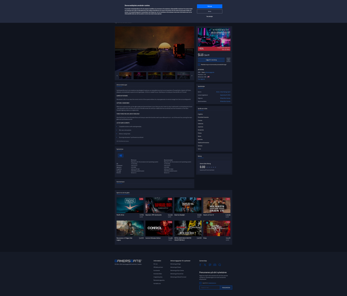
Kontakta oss (157, 283)
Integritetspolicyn (212, 283)
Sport (228, 92)
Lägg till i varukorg (211, 60)
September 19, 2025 (225, 95)
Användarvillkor (158, 274)
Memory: (119, 167)
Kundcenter (157, 270)
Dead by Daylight (179, 215)
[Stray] (216, 228)
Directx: (119, 173)
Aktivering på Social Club (176, 274)
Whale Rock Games (225, 98)
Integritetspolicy (158, 277)
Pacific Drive (120, 215)
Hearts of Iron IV (208, 215)
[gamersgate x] (205, 264)
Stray (205, 238)
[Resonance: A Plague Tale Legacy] (130, 228)
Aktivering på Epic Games (177, 270)
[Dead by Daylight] (188, 205)
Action (218, 92)
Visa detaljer (209, 16)
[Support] (219, 264)
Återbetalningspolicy (159, 280)
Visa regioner (201, 79)
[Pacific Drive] (130, 205)
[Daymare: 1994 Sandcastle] (159, 205)
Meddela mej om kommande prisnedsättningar (213, 64)
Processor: (120, 165)
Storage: (119, 171)
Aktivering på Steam (175, 267)
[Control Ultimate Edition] (159, 228)
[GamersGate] (128, 262)
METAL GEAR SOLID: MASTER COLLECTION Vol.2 (182, 239)
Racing (225, 92)
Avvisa (209, 11)
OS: (117, 164)
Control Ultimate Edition (153, 238)
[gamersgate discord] (214, 265)
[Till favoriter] (228, 60)
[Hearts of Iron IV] (216, 205)
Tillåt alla (209, 6)
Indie (221, 92)
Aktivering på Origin (175, 264)
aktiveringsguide (209, 72)
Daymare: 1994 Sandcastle (153, 215)
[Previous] (117, 76)
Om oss (156, 264)
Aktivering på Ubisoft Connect (178, 277)
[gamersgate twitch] (209, 264)
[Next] (192, 76)
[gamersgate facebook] (200, 264)
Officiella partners (158, 267)
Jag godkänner (209, 283)
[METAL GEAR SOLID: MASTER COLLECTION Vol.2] (188, 228)
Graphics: (119, 169)
